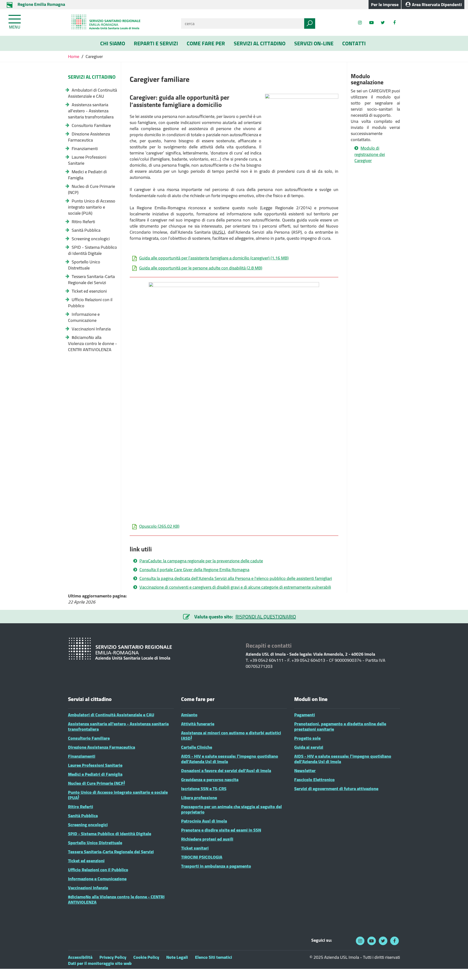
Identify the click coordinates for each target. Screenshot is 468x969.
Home (74, 56)
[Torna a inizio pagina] (457, 958)
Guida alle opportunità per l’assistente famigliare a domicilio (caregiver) (214, 258)
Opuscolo (159, 526)
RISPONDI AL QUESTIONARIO (265, 616)
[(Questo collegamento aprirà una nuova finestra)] (394, 22)
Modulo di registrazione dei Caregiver (369, 154)
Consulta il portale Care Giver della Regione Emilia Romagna (194, 569)
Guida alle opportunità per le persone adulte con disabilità (200, 268)
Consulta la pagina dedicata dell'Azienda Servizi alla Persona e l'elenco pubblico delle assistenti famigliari (235, 578)
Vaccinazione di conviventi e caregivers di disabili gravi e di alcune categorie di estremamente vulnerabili (235, 587)
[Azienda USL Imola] (121, 22)
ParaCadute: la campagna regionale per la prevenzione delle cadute (201, 561)
